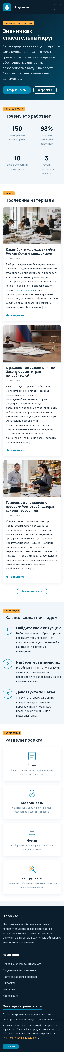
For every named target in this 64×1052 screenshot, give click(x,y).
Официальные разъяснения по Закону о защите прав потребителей (30, 372)
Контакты (9, 989)
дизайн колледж (24, 290)
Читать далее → (17, 315)
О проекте (45, 90)
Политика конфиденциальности (23, 964)
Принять (11, 1046)
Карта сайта (10, 995)
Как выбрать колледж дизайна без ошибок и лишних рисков (30, 251)
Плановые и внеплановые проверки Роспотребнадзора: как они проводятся (30, 506)
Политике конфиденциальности (20, 1037)
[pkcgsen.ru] (7, 7)
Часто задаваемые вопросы (20, 976)
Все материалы (31, 591)
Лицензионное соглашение (19, 970)
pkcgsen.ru (21, 7)
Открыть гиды (16, 90)
